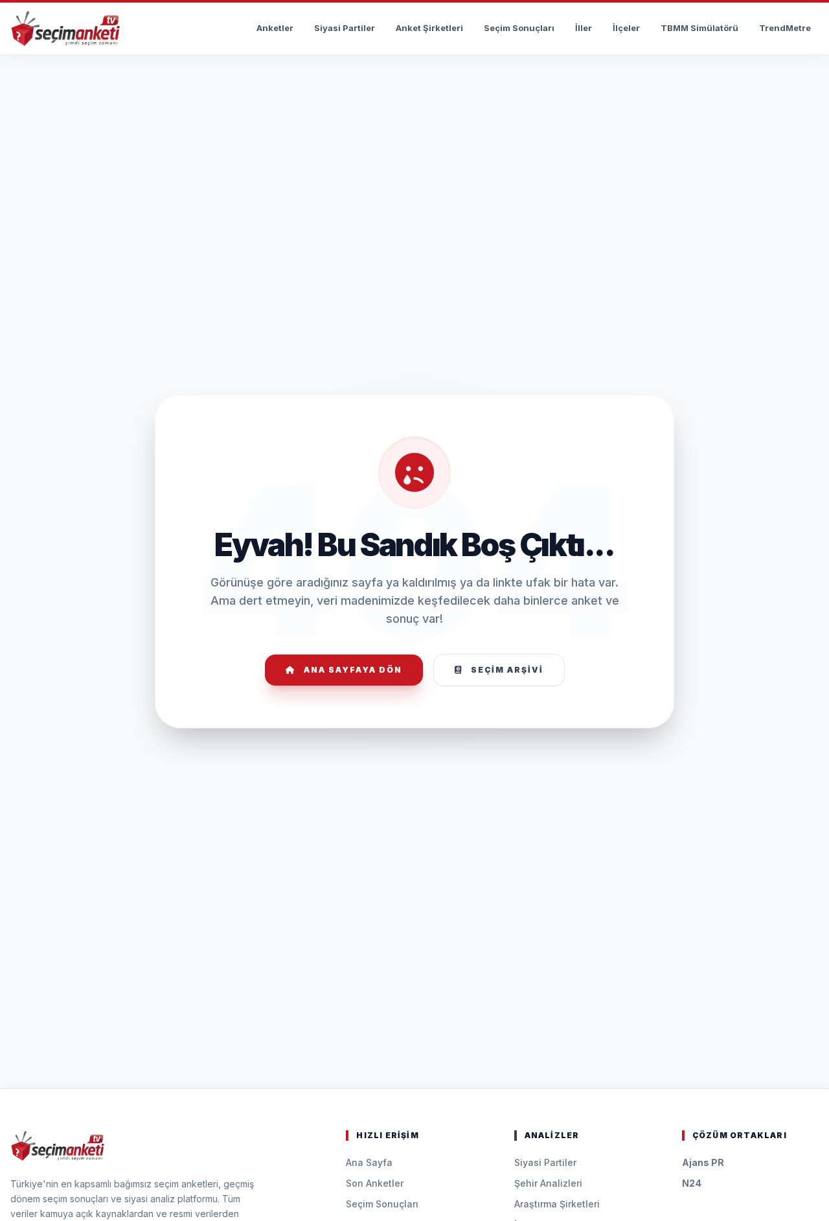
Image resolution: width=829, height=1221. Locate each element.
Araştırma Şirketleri (557, 1203)
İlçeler (626, 28)
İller (583, 28)
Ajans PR (703, 1162)
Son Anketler (374, 1183)
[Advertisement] (414, 94)
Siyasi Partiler (344, 28)
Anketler (274, 28)
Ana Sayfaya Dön (353, 670)
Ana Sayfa (369, 1162)
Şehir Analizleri (548, 1183)
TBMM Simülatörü (699, 28)
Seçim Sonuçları (519, 28)
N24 (691, 1183)
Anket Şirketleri (429, 28)
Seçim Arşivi (507, 670)
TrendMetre (785, 28)
